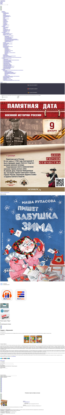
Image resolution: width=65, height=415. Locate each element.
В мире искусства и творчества (7, 56)
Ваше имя (1, 363)
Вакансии (4, 25)
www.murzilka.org (13, 356)
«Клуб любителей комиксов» (8, 38)
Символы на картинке (3, 375)
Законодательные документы (7, 78)
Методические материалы (8, 71)
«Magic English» (7, 36)
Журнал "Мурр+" (5, 44)
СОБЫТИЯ (3, 26)
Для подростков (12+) (7, 49)
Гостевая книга (5, 24)
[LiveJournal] (9, 358)
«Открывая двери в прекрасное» (7, 64)
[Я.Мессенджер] (0, 358)
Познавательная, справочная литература (10, 52)
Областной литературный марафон (7, 79)
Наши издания (5, 70)
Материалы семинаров (6, 77)
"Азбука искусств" (5, 59)
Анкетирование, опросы (6, 31)
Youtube (1, 3)
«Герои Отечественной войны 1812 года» (8, 67)
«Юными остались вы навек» (7, 60)
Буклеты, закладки (7, 75)
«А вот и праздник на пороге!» (7, 61)
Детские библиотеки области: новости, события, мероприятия (11, 76)
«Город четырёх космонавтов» (7, 66)
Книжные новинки (5, 47)
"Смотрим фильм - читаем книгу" (9, 40)
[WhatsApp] (7, 358)
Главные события (5, 27)
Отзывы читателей (5, 21)
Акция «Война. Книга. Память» (7, 65)
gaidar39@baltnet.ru (2, 0)
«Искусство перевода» (6, 62)
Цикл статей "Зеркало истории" (7, 58)
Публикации (5, 20)
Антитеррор (4, 23)
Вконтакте (1, 2)
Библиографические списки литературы (10, 73)
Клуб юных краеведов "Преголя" (9, 35)
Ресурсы (4, 17)
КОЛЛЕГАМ (3, 69)
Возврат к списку (2, 360)
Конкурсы (4, 42)
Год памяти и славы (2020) (6, 29)
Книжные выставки (5, 55)
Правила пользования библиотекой (7, 33)
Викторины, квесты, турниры (7, 34)
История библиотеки (6, 13)
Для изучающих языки (8, 51)
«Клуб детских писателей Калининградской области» (12, 39)
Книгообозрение (5, 54)
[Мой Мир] (8, 358)
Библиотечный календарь (6, 30)
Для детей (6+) (7, 48)
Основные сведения (5, 12)
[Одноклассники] (2, 358)
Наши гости (4, 22)
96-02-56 (24, 401)
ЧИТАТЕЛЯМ (3, 32)
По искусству (6, 53)
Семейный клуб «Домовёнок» (9, 41)
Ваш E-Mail (1, 364)
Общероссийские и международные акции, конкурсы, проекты (11, 80)
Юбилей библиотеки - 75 (6, 15)
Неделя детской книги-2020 (6, 68)
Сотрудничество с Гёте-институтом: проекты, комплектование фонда (12, 57)
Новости (4, 28)
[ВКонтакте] (1, 358)
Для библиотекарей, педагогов (9, 50)
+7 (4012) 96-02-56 (2, 1)
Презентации (6, 74)
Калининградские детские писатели (8, 46)
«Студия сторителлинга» (8, 37)
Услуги (4, 18)
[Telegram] (3, 358)
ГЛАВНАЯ (3, 11)
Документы (4, 19)
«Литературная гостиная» (6, 63)
